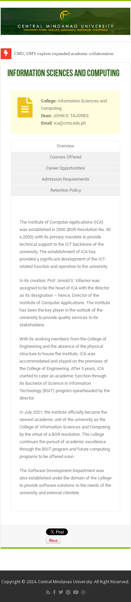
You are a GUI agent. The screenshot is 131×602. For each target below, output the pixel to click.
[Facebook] (54, 592)
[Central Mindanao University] (65, 20)
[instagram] (83, 592)
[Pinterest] (68, 592)
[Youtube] (76, 592)
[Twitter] (61, 592)
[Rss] (48, 592)
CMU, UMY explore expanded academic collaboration (64, 53)
